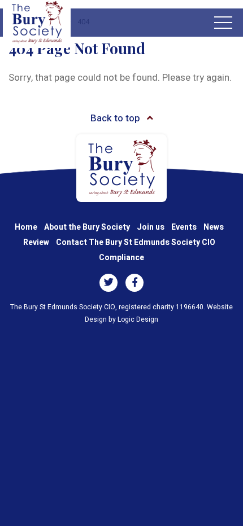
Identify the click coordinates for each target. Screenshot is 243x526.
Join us (150, 227)
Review (36, 242)
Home (26, 227)
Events (184, 227)
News (213, 227)
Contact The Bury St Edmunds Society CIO (135, 242)
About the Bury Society (87, 227)
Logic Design (138, 319)
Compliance (121, 258)
